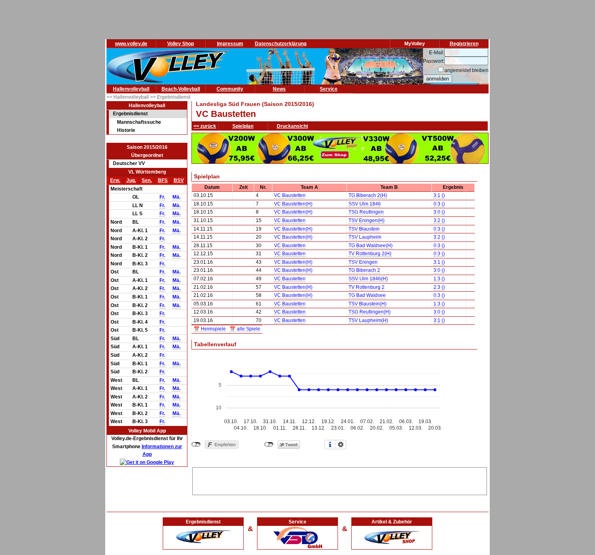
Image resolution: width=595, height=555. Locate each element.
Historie (126, 130)
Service (329, 89)
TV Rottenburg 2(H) (369, 253)
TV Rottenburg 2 (366, 287)
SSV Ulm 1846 (364, 204)
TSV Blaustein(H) (367, 304)
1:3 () (439, 279)
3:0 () (439, 212)
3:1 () (439, 195)
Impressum (230, 44)
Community (230, 89)
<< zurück (204, 126)
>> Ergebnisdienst (170, 97)
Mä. (176, 197)
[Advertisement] (339, 480)
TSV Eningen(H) (366, 220)
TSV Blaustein (364, 229)
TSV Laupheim (364, 237)
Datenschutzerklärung (280, 44)
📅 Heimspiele (209, 329)
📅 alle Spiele (245, 329)
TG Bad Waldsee (367, 295)
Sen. (147, 180)
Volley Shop (180, 44)
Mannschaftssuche (139, 122)
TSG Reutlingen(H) (369, 312)
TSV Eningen (363, 262)
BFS (163, 180)
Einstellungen (340, 444)
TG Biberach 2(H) (367, 195)
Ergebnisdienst (130, 114)
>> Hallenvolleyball (128, 97)
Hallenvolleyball (131, 89)
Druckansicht (292, 126)
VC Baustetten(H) (293, 204)
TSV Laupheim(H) (368, 320)
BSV (179, 180)
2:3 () (439, 287)
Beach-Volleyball (181, 89)
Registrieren (464, 44)
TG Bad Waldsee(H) (370, 245)
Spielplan (242, 126)
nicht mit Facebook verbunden (196, 444)
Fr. (162, 197)
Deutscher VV (129, 163)
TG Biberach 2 (364, 270)
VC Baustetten (290, 195)
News (279, 89)
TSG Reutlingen (366, 212)
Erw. (115, 180)
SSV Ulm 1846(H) (368, 279)
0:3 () (439, 204)
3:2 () (439, 220)
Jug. (131, 180)
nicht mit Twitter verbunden (269, 444)
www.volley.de (131, 44)
